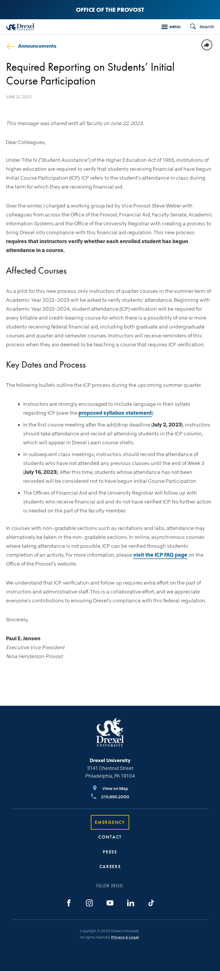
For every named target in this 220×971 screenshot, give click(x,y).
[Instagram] (89, 902)
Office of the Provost (110, 10)
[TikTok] (151, 902)
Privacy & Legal (125, 937)
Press (110, 852)
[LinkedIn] (130, 902)
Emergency (110, 822)
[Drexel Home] (20, 26)
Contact (110, 837)
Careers (110, 867)
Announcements (37, 46)
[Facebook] (68, 902)
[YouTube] (110, 902)
